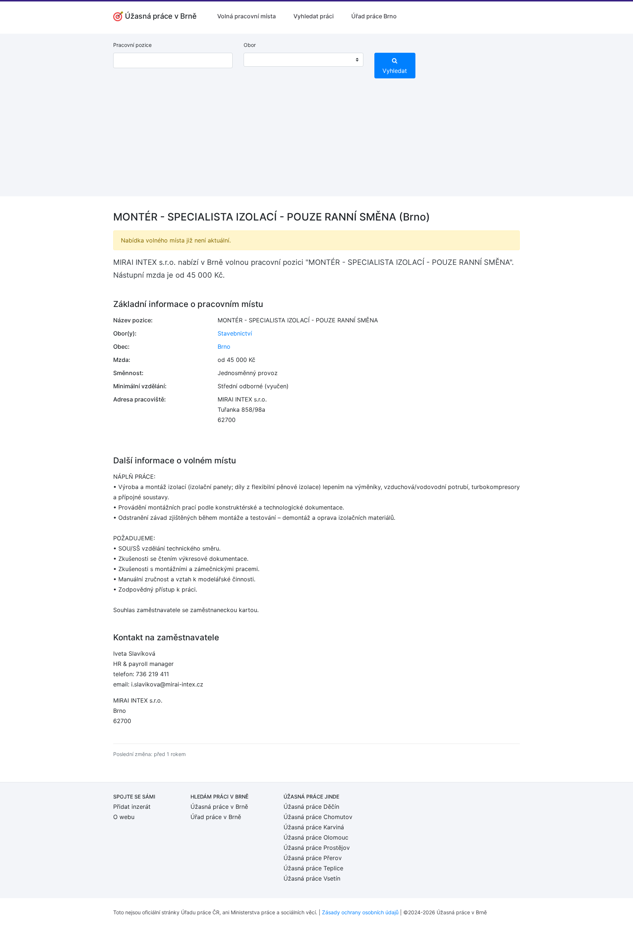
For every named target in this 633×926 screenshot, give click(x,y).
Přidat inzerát (132, 806)
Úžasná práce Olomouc (316, 837)
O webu (123, 817)
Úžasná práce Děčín (311, 806)
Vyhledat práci (313, 16)
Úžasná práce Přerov (313, 858)
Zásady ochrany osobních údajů (360, 912)
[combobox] (303, 60)
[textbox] (258, 60)
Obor (250, 45)
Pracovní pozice (132, 45)
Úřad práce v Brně (215, 817)
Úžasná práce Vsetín (312, 878)
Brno (224, 346)
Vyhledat (394, 70)
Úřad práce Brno (374, 16)
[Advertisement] (316, 145)
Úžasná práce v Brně (219, 806)
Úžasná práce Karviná (314, 827)
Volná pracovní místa (246, 16)
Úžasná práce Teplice (313, 868)
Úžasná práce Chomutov (318, 817)
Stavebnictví (235, 333)
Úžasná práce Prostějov (317, 847)
